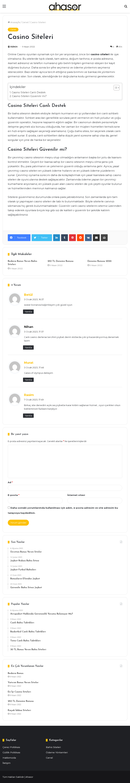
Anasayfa (15, 22)
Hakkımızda (9, 757)
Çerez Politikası (11, 747)
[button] (115, 88)
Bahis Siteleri (53, 747)
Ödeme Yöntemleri (57, 752)
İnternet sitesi (76, 495)
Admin (14, 46)
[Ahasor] (65, 6)
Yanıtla (28, 311)
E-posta (13, 495)
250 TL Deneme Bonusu (60, 261)
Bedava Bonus (15, 673)
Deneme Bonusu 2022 (99, 261)
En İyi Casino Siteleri (19, 692)
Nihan (28, 327)
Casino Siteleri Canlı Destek (29, 92)
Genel (25, 22)
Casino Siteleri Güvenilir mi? (29, 96)
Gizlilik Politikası (11, 752)
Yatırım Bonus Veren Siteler (23, 682)
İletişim (6, 763)
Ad (10, 482)
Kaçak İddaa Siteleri (19, 710)
